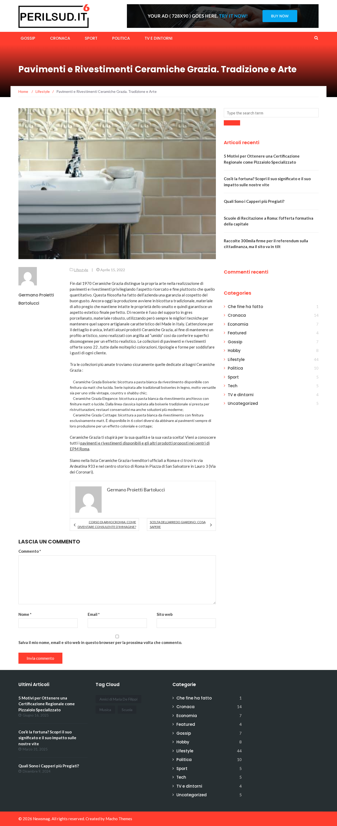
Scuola (127, 709)
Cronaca (60, 38)
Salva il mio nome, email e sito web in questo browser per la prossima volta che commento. (100, 642)
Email (94, 614)
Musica (105, 709)
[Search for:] (271, 112)
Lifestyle (81, 270)
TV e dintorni (158, 38)
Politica (121, 38)
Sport (91, 38)
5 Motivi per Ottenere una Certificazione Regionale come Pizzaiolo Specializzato (46, 704)
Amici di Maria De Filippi (118, 699)
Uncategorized (243, 403)
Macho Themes (119, 818)
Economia (238, 324)
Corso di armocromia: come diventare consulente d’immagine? (107, 524)
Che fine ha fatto (245, 306)
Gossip (28, 38)
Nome (25, 614)
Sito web (165, 614)
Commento (29, 551)
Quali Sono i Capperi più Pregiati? (254, 201)
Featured (237, 333)
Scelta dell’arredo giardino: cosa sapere (178, 524)
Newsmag (41, 818)
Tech (232, 386)
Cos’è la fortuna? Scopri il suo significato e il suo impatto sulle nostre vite (47, 737)
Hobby (234, 350)
